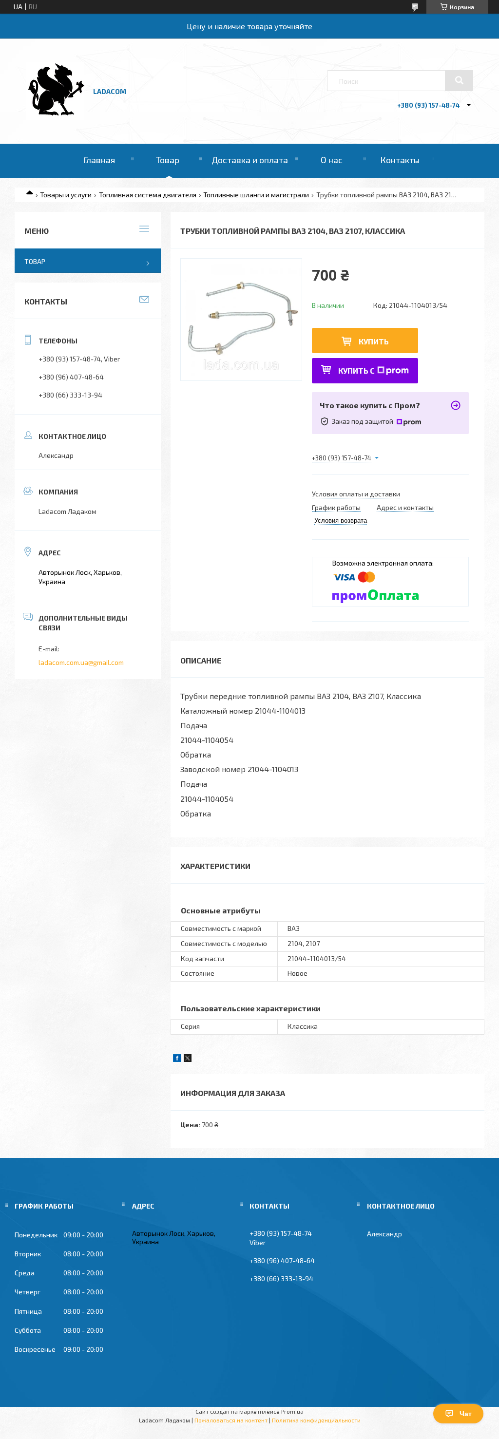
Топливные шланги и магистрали (256, 194)
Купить (374, 341)
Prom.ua (292, 1411)
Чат (466, 1414)
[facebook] (177, 1059)
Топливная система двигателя (147, 194)
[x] (188, 1059)
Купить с (356, 370)
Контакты (400, 159)
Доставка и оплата (249, 159)
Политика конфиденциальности (316, 1420)
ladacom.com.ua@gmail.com (81, 662)
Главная (99, 159)
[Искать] (459, 80)
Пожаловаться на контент (231, 1420)
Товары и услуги (66, 194)
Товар (167, 159)
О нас (332, 159)
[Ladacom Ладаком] (55, 118)
